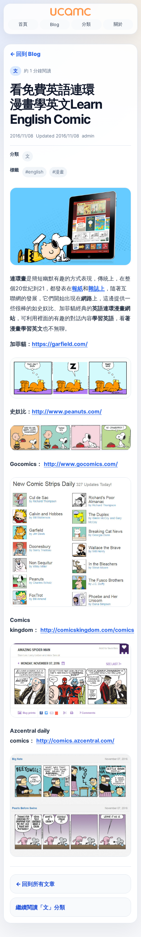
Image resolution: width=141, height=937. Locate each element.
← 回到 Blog (25, 53)
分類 (86, 24)
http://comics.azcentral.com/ (75, 740)
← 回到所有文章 (35, 883)
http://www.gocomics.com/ (81, 463)
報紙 (77, 288)
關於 (118, 24)
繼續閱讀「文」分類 (40, 907)
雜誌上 (96, 288)
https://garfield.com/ (60, 343)
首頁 (22, 24)
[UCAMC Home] (70, 12)
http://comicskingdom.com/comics (87, 629)
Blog (54, 24)
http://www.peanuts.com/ (67, 411)
